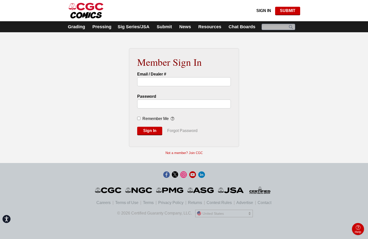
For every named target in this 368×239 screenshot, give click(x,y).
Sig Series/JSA (133, 26)
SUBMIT (287, 10)
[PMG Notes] (170, 190)
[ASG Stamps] (201, 190)
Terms (148, 202)
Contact (264, 202)
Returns (195, 202)
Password (146, 96)
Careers (103, 202)
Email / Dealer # (151, 74)
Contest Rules (219, 202)
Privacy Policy (170, 202)
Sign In (263, 10)
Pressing (101, 26)
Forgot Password (182, 130)
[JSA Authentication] (231, 190)
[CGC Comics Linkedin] (201, 175)
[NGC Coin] (139, 190)
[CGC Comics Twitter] (175, 175)
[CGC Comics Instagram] (183, 175)
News (185, 26)
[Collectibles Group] (260, 190)
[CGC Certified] (86, 10)
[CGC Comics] (108, 190)
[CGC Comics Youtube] (192, 175)
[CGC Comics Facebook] (166, 175)
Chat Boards (242, 26)
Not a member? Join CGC (184, 153)
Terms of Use (126, 202)
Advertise (244, 202)
